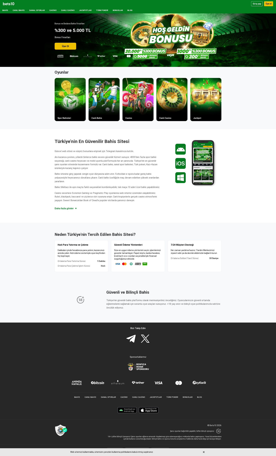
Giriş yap (257, 4)
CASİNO (52, 10)
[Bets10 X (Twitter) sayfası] (145, 339)
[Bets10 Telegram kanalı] (131, 339)
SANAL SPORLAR (37, 10)
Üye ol (269, 4)
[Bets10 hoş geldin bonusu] (138, 40)
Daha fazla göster (66, 208)
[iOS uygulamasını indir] (149, 410)
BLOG (129, 10)
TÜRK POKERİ (102, 10)
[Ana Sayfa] (8, 3)
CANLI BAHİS (19, 10)
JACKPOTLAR (85, 10)
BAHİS (5, 10)
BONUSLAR (118, 10)
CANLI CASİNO (67, 10)
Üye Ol (65, 46)
